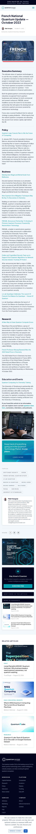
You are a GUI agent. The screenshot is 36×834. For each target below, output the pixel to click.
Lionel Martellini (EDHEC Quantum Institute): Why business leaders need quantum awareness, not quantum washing (21, 607)
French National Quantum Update (15, 475)
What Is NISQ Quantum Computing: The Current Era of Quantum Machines (21, 615)
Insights (19, 700)
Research (22, 32)
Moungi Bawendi (8, 485)
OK (25, 831)
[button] (10, 532)
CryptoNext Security (10, 472)
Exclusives (5, 32)
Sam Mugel (15, 489)
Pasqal (5, 489)
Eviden (24, 472)
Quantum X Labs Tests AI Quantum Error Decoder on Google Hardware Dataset (21, 624)
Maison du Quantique (10, 482)
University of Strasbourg (12, 492)
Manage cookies (15, 831)
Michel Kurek (26, 482)
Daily (6, 663)
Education (12, 700)
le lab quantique (9, 479)
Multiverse (22, 485)
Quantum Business (13, 32)
